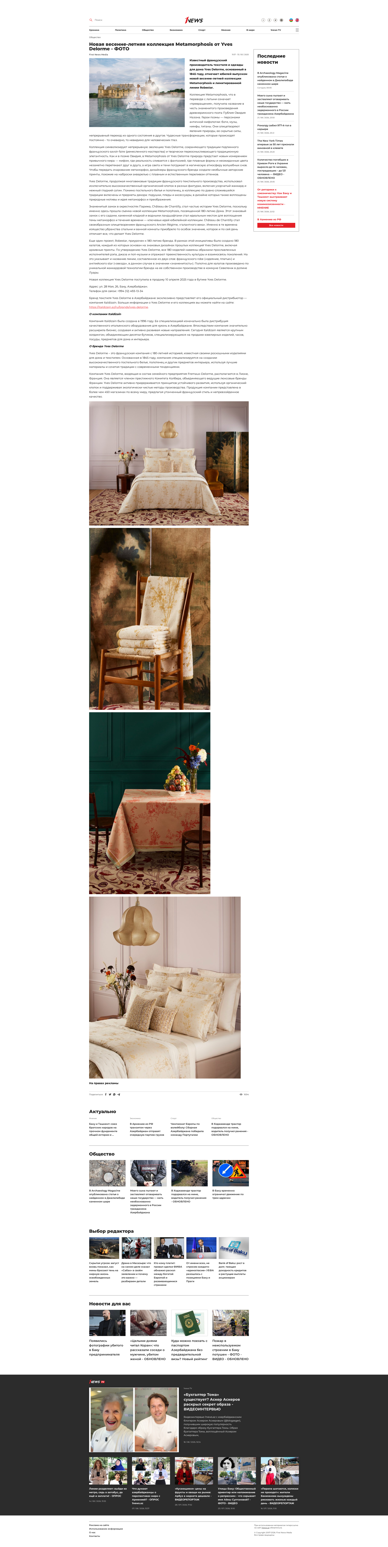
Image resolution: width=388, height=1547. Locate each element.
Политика (120, 30)
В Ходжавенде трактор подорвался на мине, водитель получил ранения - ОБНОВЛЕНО (229, 1129)
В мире (250, 30)
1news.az (265, 1528)
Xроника (94, 30)
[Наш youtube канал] (263, 20)
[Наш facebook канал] (269, 20)
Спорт (201, 30)
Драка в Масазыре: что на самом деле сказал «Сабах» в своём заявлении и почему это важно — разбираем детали (136, 1272)
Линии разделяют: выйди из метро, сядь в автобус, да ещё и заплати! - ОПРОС (108, 1492)
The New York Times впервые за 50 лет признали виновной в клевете (275, 144)
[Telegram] (118, 1094)
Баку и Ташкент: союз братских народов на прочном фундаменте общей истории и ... (103, 1129)
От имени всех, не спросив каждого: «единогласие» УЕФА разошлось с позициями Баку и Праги (200, 1272)
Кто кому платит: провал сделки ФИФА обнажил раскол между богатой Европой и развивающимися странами (168, 1274)
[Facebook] (105, 1094)
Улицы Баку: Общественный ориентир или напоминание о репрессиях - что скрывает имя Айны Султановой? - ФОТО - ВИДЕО (237, 1496)
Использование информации (106, 1529)
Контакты (94, 1536)
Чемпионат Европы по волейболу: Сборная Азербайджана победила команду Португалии (187, 1129)
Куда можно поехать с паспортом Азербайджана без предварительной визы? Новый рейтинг (189, 1350)
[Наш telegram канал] (275, 20)
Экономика (176, 30)
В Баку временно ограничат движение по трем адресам (228, 1194)
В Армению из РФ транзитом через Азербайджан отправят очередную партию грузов (147, 1129)
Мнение (226, 30)
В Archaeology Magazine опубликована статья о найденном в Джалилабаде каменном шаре (107, 1196)
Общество (148, 30)
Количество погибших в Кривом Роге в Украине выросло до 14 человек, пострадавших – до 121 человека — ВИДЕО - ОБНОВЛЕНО (272, 168)
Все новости (276, 225)
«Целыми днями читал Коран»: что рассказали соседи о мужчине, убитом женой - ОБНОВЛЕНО (148, 1350)
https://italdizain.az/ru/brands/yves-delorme (118, 307)
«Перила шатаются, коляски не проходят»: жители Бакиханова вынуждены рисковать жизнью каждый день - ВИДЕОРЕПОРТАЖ (279, 1496)
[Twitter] (110, 1094)
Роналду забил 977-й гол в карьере (274, 127)
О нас (92, 1532)
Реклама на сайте (99, 1525)
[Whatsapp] (114, 1094)
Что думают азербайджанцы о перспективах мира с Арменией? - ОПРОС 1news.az (146, 1496)
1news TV (276, 30)
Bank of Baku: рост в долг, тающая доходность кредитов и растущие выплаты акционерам (232, 1270)
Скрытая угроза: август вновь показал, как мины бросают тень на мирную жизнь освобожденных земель (104, 1272)
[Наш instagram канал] (281, 20)
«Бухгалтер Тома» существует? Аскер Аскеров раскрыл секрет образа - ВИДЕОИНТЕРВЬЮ (212, 1401)
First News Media (98, 54)
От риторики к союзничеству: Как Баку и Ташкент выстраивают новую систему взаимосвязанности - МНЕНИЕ (274, 198)
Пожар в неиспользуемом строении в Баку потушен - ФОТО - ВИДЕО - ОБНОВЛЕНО (230, 1350)
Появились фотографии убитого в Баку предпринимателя (106, 1347)
